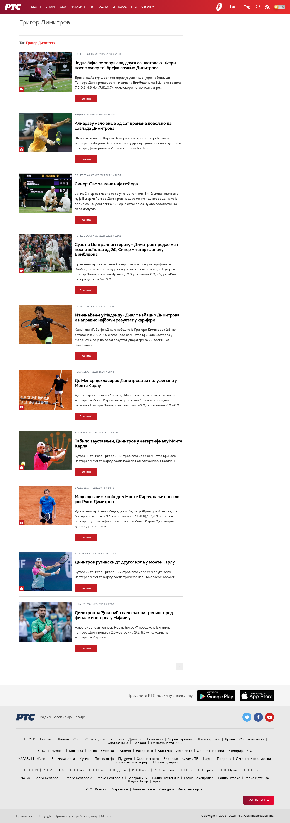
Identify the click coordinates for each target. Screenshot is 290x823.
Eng (247, 6)
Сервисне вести (251, 739)
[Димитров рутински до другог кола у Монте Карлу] (45, 571)
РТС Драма (118, 770)
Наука (208, 759)
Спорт (51, 7)
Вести (36, 7)
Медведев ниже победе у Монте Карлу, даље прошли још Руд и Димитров (127, 499)
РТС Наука (97, 770)
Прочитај (85, 98)
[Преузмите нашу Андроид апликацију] (216, 695)
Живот (42, 759)
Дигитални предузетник (254, 759)
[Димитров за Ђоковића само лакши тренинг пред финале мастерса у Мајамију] (45, 621)
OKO (63, 7)
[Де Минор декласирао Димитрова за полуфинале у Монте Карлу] (45, 389)
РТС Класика (164, 770)
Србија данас (95, 739)
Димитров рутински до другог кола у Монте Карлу (125, 562)
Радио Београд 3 (110, 778)
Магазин (77, 7)
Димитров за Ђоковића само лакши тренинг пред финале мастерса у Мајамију (124, 615)
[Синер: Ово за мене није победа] (45, 193)
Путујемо (125, 759)
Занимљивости (63, 759)
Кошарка (76, 751)
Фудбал (58, 751)
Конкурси (166, 789)
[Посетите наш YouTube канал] (269, 717)
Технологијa (104, 759)
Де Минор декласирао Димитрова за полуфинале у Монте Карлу (126, 383)
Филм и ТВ (190, 759)
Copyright (44, 816)
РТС (134, 7)
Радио (102, 7)
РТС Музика (230, 770)
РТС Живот (140, 770)
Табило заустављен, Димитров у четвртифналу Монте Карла (128, 443)
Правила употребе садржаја (76, 816)
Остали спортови (210, 751)
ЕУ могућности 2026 (167, 743)
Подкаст (139, 743)
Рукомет (124, 751)
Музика (85, 759)
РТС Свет (77, 770)
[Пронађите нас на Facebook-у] (258, 717)
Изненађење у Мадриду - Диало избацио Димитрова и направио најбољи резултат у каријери (127, 317)
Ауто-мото (184, 751)
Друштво (135, 739)
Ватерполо (144, 751)
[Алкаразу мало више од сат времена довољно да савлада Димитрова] (45, 132)
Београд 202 (138, 778)
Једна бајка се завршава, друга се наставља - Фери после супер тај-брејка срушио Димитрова (125, 65)
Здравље (170, 759)
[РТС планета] (219, 7)
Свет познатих (148, 759)
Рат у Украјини (209, 739)
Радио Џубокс (229, 778)
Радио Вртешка (257, 778)
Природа (224, 759)
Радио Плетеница (165, 778)
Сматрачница (118, 743)
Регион (63, 739)
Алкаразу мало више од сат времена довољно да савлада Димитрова (123, 126)
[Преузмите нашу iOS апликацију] (257, 695)
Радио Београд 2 (78, 778)
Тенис (92, 751)
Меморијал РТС (240, 751)
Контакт (101, 789)
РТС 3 (60, 770)
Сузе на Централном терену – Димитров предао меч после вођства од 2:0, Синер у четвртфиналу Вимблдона (126, 249)
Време (230, 739)
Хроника (117, 739)
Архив (157, 781)
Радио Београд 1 (47, 778)
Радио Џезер (138, 781)
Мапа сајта (258, 800)
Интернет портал (191, 789)
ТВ (91, 7)
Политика (45, 739)
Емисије (119, 7)
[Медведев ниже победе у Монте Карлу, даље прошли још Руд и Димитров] (45, 505)
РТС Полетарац (256, 770)
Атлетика (165, 751)
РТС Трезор (207, 770)
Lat (232, 6)
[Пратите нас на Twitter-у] (246, 717)
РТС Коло (185, 770)
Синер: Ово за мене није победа (106, 184)
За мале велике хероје (131, 762)
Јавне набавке (143, 789)
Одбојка (107, 751)
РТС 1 (33, 770)
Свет (77, 739)
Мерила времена (180, 739)
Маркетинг (120, 789)
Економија (155, 739)
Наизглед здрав (165, 762)
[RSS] (267, 7)
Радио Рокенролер (199, 778)
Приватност (25, 816)
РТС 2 (47, 770)
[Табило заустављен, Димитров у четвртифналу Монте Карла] (45, 450)
